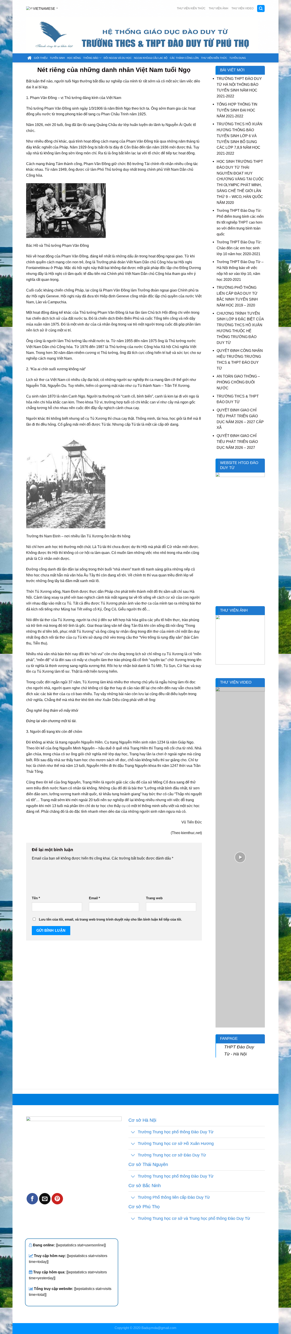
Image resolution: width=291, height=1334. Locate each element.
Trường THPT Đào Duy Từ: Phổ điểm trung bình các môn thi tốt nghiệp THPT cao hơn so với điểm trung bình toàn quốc (240, 222)
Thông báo (90, 58)
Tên (36, 898)
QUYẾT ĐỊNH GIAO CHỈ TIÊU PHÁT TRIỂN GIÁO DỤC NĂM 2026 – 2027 (237, 442)
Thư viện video (242, 8)
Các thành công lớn (184, 58)
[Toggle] (133, 1132)
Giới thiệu (41, 58)
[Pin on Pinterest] (57, 1198)
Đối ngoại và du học (118, 58)
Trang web (154, 898)
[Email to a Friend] (44, 1198)
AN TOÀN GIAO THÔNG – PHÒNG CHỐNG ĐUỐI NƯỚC (238, 382)
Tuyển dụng (237, 58)
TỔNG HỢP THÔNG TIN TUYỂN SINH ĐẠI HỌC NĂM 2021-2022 (237, 110)
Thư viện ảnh (218, 8)
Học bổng (74, 58)
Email (94, 898)
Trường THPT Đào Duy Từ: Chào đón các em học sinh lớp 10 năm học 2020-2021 (239, 248)
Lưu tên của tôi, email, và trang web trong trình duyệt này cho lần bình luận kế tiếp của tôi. (110, 919)
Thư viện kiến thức (191, 8)
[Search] (261, 8)
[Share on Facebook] (32, 1198)
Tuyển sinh (57, 58)
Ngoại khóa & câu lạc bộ (151, 58)
